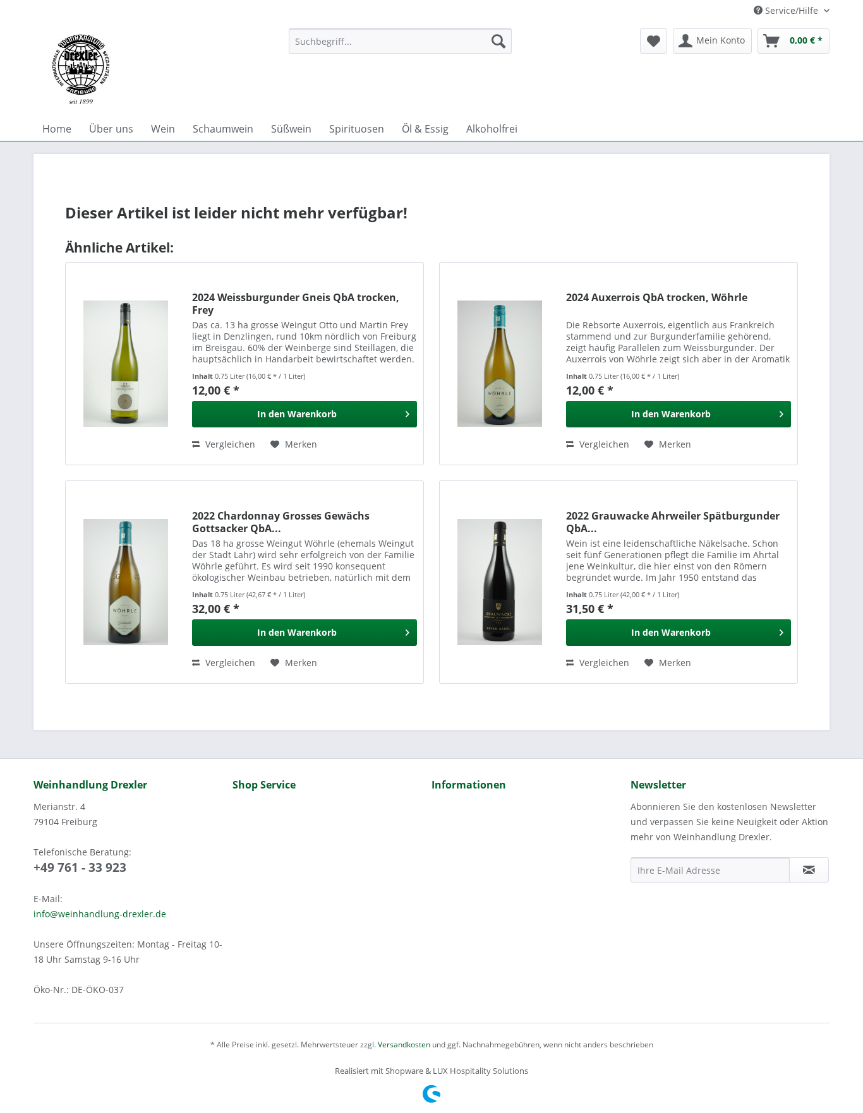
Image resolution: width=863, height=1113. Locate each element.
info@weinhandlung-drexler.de (99, 914)
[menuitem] (400, 41)
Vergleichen (229, 444)
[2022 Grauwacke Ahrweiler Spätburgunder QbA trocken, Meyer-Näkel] (499, 582)
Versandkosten (404, 1044)
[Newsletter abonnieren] (809, 870)
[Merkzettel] (653, 41)
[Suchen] (498, 41)
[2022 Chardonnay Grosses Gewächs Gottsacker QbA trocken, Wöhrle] (125, 582)
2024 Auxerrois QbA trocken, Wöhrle (656, 297)
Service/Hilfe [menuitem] (792, 10)
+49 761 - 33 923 (79, 867)
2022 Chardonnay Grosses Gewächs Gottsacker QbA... (281, 522)
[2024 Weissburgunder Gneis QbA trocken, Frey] (125, 363)
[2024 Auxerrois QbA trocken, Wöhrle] (499, 363)
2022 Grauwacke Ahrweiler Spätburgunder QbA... (673, 522)
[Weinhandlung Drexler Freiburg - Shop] (156, 69)
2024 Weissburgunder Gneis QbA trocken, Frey (295, 303)
